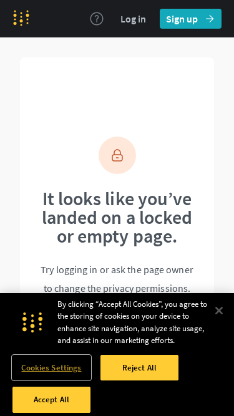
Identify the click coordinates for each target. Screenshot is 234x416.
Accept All (51, 399)
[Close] (219, 310)
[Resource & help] (96, 18)
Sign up (182, 18)
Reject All (139, 367)
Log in (133, 18)
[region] (117, 354)
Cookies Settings (51, 367)
